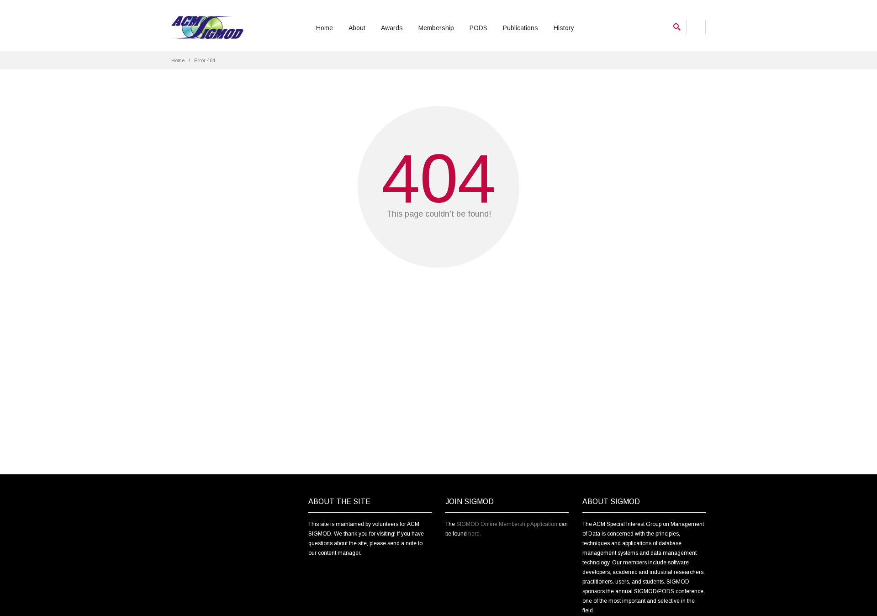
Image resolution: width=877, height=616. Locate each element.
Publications (520, 28)
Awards (392, 28)
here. (474, 534)
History (564, 28)
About (357, 28)
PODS (478, 28)
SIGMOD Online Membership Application (506, 524)
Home (324, 28)
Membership (436, 28)
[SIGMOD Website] (207, 27)
